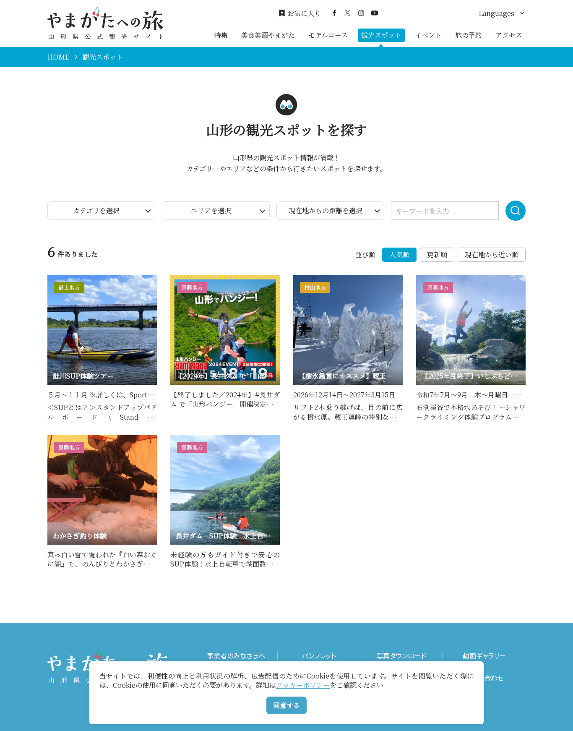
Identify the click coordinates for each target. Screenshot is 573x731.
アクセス (508, 35)
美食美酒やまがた (268, 35)
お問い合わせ (484, 678)
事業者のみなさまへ (236, 656)
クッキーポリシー (303, 685)
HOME (58, 57)
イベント (428, 35)
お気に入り (304, 13)
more (56, 279)
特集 (221, 35)
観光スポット (381, 35)
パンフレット (319, 656)
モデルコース (328, 35)
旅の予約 (468, 35)
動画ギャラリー (484, 656)
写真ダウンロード (401, 656)
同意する (286, 705)
